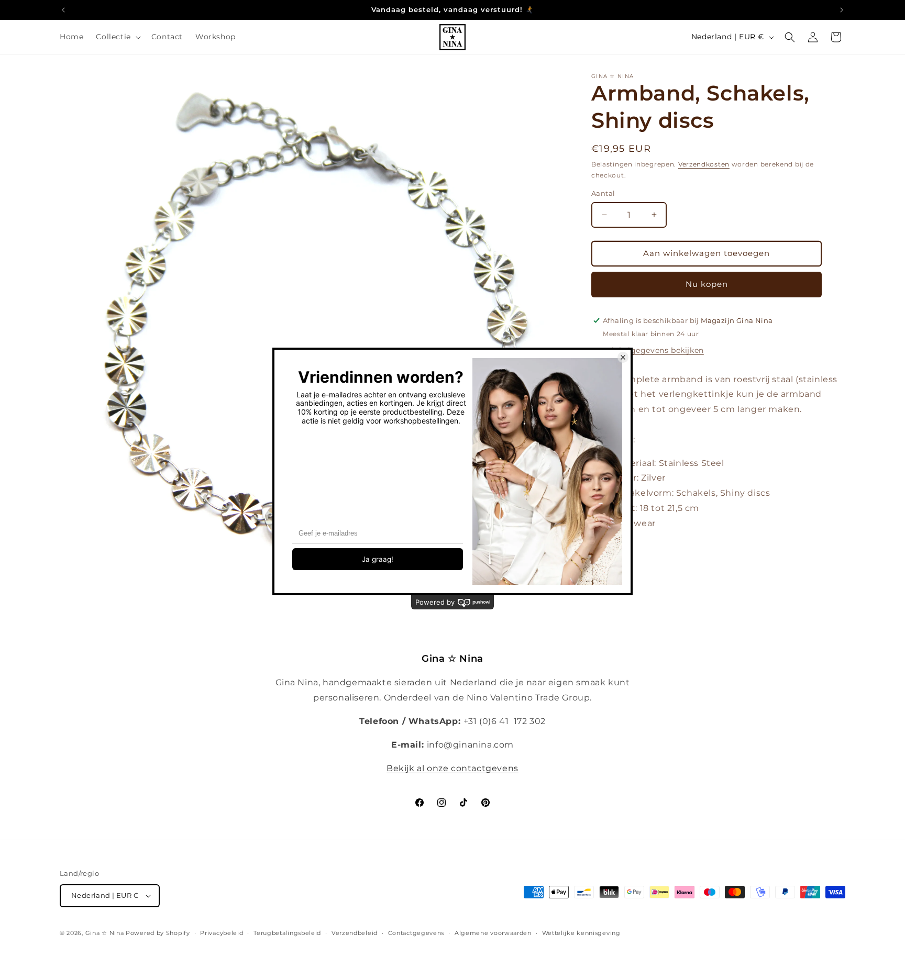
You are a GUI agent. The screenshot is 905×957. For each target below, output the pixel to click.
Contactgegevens (416, 933)
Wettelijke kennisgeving (581, 933)
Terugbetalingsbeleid (287, 933)
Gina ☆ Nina (104, 933)
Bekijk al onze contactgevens (452, 768)
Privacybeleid (221, 933)
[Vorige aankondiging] (63, 10)
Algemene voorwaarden (493, 933)
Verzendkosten (704, 164)
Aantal (603, 193)
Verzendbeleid (355, 933)
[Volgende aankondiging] (841, 10)
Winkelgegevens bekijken (653, 349)
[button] (117, 37)
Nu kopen (707, 284)
